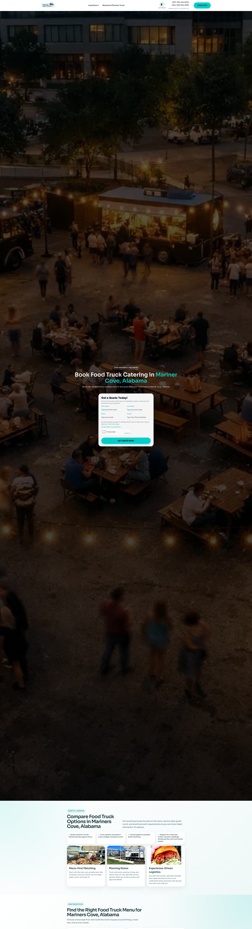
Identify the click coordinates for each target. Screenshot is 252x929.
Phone (129, 414)
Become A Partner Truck (114, 5)
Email (103, 414)
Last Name (131, 406)
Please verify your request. (111, 427)
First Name (105, 406)
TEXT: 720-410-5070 (180, 2)
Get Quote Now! (126, 441)
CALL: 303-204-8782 (180, 5)
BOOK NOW (202, 5)
